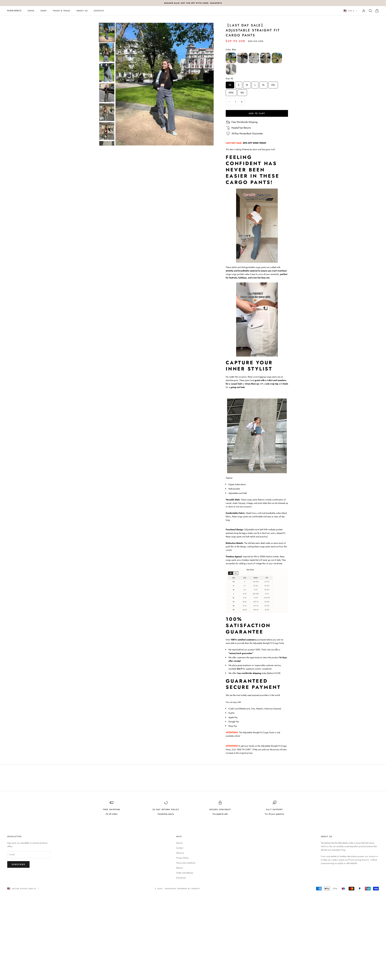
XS (230, 84)
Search (179, 842)
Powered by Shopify (188, 888)
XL (263, 84)
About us (82, 10)
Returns (179, 867)
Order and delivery (184, 872)
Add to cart (257, 113)
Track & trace (61, 10)
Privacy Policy (182, 857)
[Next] (209, 84)
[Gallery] (156, 84)
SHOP (44, 10)
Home (31, 10)
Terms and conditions (185, 862)
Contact (99, 10)
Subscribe (18, 864)
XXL (273, 84)
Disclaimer (181, 877)
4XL (242, 91)
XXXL (231, 91)
